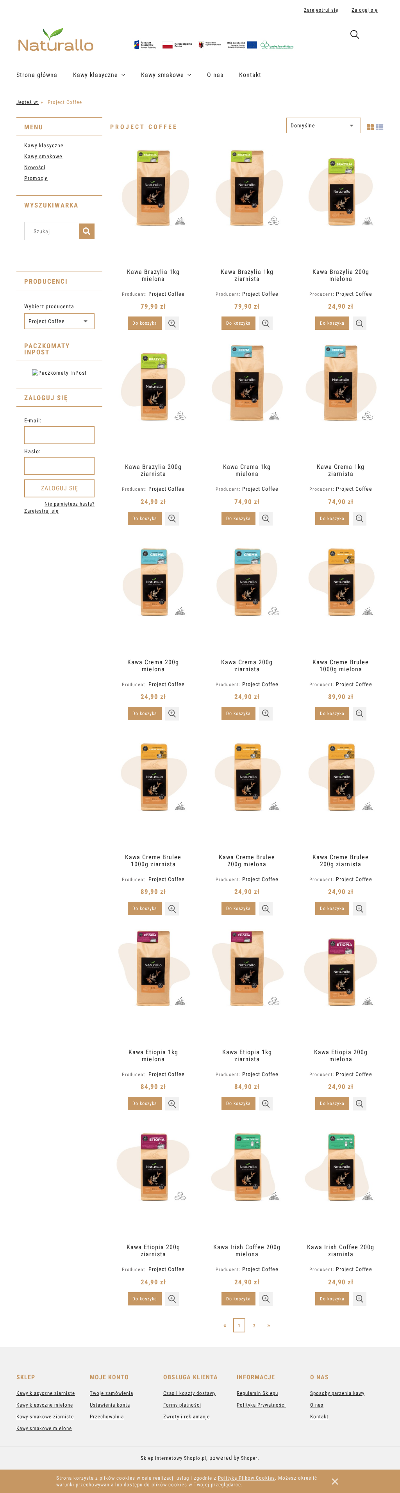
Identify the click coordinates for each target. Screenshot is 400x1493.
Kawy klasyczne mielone (44, 1405)
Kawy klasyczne (44, 145)
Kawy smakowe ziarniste (45, 1417)
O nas (316, 1405)
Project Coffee (166, 294)
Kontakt (319, 1417)
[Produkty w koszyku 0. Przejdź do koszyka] (375, 35)
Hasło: (32, 451)
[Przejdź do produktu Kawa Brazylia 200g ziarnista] (153, 400)
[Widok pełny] (380, 125)
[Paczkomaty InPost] (59, 372)
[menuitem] (44, 75)
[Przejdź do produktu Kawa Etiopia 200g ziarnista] (153, 1180)
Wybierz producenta (49, 306)
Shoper (249, 1458)
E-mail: (32, 420)
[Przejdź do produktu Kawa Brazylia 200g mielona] (341, 205)
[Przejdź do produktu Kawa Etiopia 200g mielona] (341, 985)
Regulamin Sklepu (257, 1393)
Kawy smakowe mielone (44, 1428)
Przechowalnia (107, 1417)
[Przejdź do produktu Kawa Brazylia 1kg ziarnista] (247, 205)
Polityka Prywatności (261, 1405)
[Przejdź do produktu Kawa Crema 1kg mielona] (247, 400)
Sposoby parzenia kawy (337, 1393)
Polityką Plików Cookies (246, 1478)
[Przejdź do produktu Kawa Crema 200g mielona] (153, 596)
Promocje (36, 178)
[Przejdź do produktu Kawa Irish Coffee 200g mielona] (247, 1180)
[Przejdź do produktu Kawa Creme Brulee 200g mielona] (247, 791)
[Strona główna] (155, 38)
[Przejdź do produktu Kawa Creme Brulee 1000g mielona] (341, 596)
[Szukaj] (87, 231)
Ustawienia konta (110, 1405)
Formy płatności (182, 1405)
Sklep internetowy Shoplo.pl (173, 1458)
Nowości (34, 167)
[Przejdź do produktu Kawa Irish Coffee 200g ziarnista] (341, 1180)
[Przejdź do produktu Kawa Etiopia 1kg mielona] (153, 985)
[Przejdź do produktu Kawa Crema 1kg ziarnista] (341, 400)
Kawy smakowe (43, 156)
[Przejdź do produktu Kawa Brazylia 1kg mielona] (153, 205)
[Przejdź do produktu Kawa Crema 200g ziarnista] (247, 596)
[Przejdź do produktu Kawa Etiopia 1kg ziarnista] (247, 985)
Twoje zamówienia (111, 1393)
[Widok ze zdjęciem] (370, 125)
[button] (172, 323)
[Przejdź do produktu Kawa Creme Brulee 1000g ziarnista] (153, 791)
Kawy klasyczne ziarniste (45, 1393)
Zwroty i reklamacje (186, 1417)
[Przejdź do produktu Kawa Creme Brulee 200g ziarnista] (341, 791)
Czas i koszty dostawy (189, 1393)
